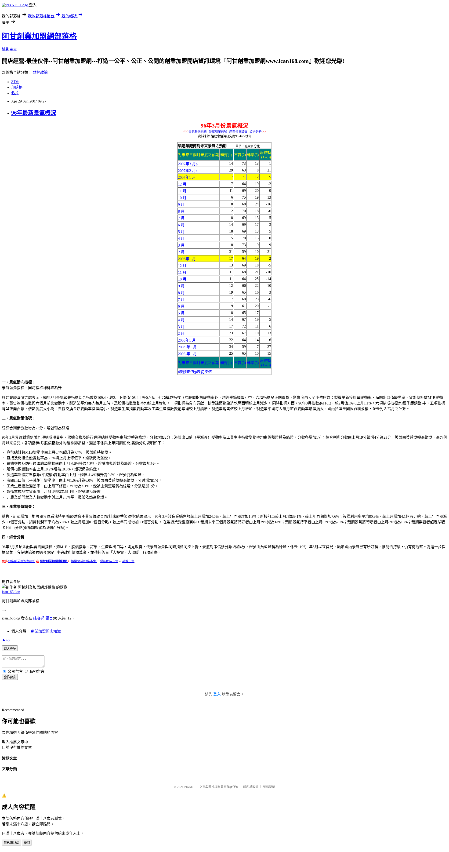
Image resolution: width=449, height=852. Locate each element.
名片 (15, 93)
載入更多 (10, 648)
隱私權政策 (250, 787)
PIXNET (189, 787)
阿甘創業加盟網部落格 (39, 36)
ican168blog (11, 592)
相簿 (15, 82)
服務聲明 (269, 787)
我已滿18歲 (11, 843)
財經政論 (40, 72)
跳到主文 (9, 49)
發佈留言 (10, 677)
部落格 (16, 87)
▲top (6, 639)
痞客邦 (38, 618)
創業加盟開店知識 (46, 631)
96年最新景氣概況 (33, 113)
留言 (49, 618)
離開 (27, 843)
